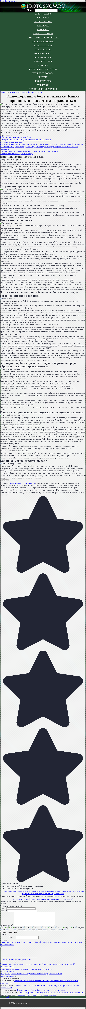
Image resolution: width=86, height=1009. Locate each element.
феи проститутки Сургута (22, 483)
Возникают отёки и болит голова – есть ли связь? (41, 990)
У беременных (43, 22)
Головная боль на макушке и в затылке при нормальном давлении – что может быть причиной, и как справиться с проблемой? (43, 892)
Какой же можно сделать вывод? (16, 154)
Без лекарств (43, 81)
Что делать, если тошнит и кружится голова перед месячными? (31, 973)
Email (3, 911)
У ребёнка (43, 18)
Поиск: (31, 10)
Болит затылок (43, 53)
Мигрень (43, 77)
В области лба (43, 57)
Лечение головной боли (43, 69)
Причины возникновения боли (16, 137)
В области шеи (43, 61)
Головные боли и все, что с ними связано (36, 995)
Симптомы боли (43, 33)
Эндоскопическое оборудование (15, 959)
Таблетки (43, 85)
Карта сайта (6, 997)
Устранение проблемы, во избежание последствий (25, 139)
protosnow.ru (46, 6)
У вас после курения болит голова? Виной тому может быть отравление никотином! (41, 942)
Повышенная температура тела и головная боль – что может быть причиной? (37, 964)
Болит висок (43, 49)
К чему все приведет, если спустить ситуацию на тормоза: (29, 151)
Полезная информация (43, 89)
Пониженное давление (12, 142)
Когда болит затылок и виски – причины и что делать (26, 969)
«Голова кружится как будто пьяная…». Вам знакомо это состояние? (51, 992)
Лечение (43, 65)
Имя (3, 908)
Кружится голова (43, 41)
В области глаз (43, 45)
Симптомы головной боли (43, 37)
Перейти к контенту (9, 1)
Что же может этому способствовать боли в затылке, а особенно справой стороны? (41, 144)
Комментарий (6, 925)
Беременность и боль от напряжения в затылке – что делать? (43, 899)
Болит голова (43, 14)
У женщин (43, 26)
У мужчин (43, 30)
